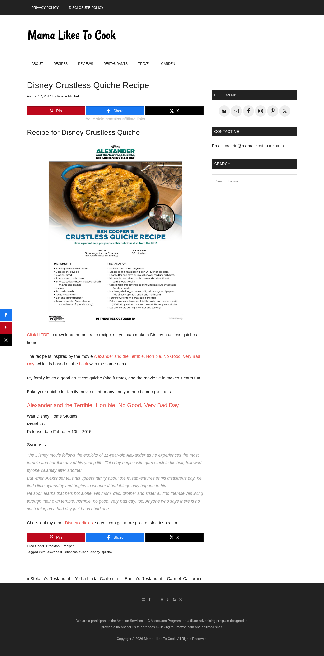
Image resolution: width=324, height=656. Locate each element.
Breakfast (53, 546)
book (83, 364)
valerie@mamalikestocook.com (254, 145)
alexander (54, 552)
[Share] (6, 315)
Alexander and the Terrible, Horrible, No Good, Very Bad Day (103, 405)
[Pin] (6, 328)
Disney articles (79, 522)
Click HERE (38, 334)
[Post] (6, 340)
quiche (107, 552)
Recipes (68, 546)
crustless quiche (76, 552)
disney (95, 552)
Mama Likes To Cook (72, 35)
